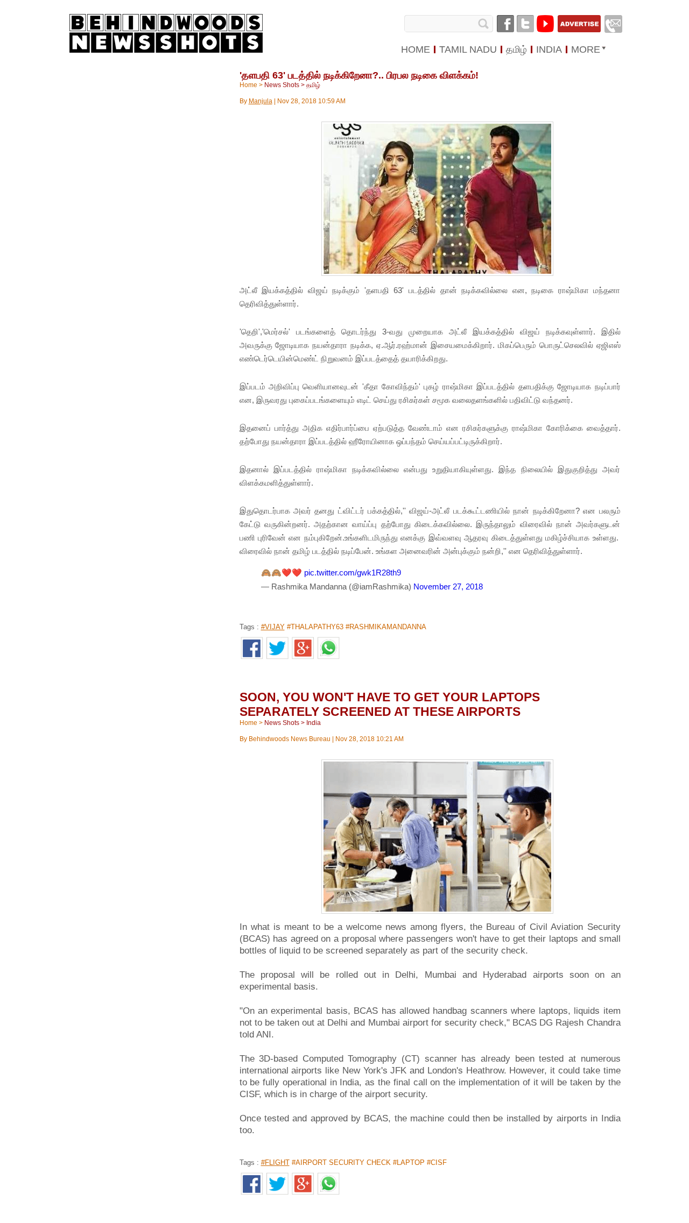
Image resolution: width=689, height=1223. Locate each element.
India (313, 723)
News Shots (281, 85)
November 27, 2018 (448, 586)
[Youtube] (545, 23)
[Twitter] (525, 23)
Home (248, 85)
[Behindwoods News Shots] (166, 33)
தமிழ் (313, 85)
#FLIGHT (275, 1162)
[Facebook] (505, 23)
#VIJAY (273, 627)
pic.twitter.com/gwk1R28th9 (352, 572)
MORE (585, 49)
